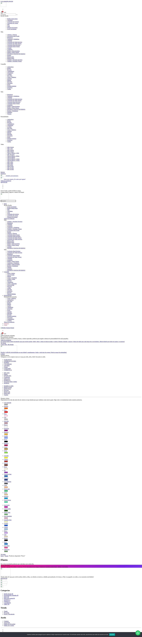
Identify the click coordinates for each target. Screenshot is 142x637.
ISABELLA (7, 380)
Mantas (9, 80)
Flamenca (3, 173)
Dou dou (9, 289)
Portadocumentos (11, 86)
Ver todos (3, 554)
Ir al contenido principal (7, 1)
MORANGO (7, 389)
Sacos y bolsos (11, 273)
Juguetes (9, 78)
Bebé (5, 204)
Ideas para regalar (9, 598)
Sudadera (9, 112)
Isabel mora (7, 378)
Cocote (6, 367)
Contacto (6, 621)
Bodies (9, 68)
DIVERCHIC (7, 375)
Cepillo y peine (11, 279)
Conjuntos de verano (12, 23)
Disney (6, 374)
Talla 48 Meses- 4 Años (13, 160)
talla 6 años (10, 163)
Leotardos (9, 49)
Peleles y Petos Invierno (13, 51)
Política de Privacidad (9, 624)
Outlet (5, 325)
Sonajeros (9, 87)
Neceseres (9, 83)
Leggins (9, 48)
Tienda (6, 556)
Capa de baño (10, 274)
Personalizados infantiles (11, 595)
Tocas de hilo (10, 285)
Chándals (9, 40)
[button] (137, 632)
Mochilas (9, 81)
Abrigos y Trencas (12, 34)
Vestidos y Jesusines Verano (14, 61)
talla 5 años (10, 162)
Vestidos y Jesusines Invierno (14, 60)
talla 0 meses (10, 147)
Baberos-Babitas (11, 294)
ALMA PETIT (8, 359)
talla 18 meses (10, 154)
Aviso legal (7, 622)
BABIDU (6, 362)
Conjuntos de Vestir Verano (14, 43)
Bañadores (10, 37)
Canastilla (6, 272)
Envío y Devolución (9, 614)
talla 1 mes (10, 148)
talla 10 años (10, 168)
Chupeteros (10, 72)
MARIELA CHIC (8, 386)
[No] (140, 634)
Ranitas (9, 55)
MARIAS (6, 383)
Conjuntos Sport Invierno (13, 45)
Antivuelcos (10, 67)
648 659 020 (4, 182)
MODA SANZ (8, 387)
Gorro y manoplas (12, 283)
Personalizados (8, 295)
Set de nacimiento (11, 29)
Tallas (6, 604)
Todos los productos (6, 180)
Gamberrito (7, 377)
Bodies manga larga (12, 18)
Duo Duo (9, 75)
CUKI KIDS (7, 368)
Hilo (8, 24)
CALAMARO (8, 364)
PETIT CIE (7, 392)
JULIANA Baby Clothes (10, 381)
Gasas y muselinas (12, 277)
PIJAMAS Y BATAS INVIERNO (16, 54)
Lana (8, 26)
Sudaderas (7, 600)
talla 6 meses (10, 151)
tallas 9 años (10, 166)
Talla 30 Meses (11, 157)
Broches (9, 70)
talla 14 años (10, 169)
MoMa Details (8, 594)
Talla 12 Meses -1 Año (13, 153)
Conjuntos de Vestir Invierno (14, 42)
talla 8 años (10, 165)
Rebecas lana (10, 58)
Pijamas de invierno (12, 27)
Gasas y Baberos (11, 77)
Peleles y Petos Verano (13, 52)
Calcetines (10, 20)
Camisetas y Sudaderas (13, 39)
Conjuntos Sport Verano (13, 46)
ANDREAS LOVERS (10, 361)
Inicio (2, 556)
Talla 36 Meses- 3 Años (13, 159)
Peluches (9, 286)
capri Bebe (7, 365)
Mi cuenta (6, 612)
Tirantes (9, 114)
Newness (6, 390)
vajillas (9, 288)
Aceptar (112, 634)
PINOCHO (7, 393)
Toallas (9, 89)
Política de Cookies (9, 625)
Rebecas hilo (10, 57)
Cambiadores (10, 71)
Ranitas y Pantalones (12, 111)
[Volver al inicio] (3, 6)
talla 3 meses (10, 150)
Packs (8, 84)
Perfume (9, 280)
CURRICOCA (8, 370)
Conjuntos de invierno (13, 21)
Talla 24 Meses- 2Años (13, 156)
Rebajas (3, 172)
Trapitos (6, 395)
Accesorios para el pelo (13, 36)
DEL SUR (6, 373)
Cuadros (9, 74)
